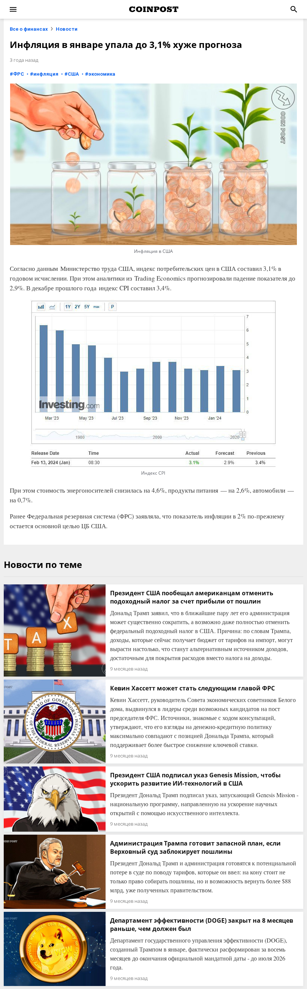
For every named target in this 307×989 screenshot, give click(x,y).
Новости (66, 29)
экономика (101, 74)
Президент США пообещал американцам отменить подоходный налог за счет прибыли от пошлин (191, 597)
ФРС (18, 74)
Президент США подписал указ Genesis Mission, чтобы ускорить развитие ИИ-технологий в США (195, 779)
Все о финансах (29, 29)
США (73, 74)
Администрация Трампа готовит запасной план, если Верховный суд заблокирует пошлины (195, 847)
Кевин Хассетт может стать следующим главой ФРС (192, 688)
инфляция (45, 74)
